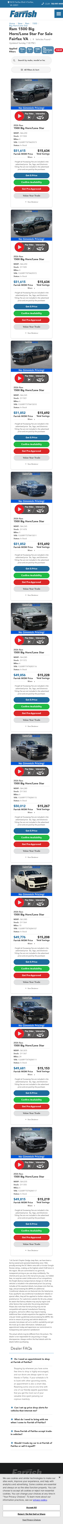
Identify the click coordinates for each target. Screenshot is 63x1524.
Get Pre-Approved (31, 189)
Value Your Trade (31, 196)
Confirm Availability (31, 182)
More (30, 157)
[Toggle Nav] (58, 13)
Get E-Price (31, 175)
